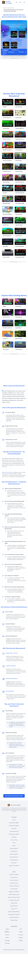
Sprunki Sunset (5, 472)
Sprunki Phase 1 (14, 906)
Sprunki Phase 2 (14, 854)
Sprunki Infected (14, 831)
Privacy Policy (14, 877)
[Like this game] (19, 52)
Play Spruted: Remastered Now (14, 796)
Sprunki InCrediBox (14, 822)
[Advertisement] (14, 73)
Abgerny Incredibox (14, 891)
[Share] (25, 52)
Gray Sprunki (14, 888)
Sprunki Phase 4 (14, 848)
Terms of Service (14, 880)
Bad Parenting (14, 860)
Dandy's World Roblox (14, 911)
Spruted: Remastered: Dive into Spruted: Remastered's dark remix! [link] (13, 10)
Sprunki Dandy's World (14, 897)
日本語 (20, 932)
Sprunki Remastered (14, 894)
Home (4, 8)
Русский (7, 943)
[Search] (16, 2)
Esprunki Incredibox (14, 825)
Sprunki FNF (14, 903)
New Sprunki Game (14, 834)
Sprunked (14, 828)
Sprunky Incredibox (14, 865)
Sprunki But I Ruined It (14, 914)
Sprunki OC (14, 908)
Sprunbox (14, 862)
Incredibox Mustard (14, 900)
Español (21, 937)
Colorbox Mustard (14, 886)
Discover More (14, 883)
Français (21, 934)
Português (7, 940)
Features (14, 837)
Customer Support (14, 874)
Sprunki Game (10, 8)
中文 (21, 929)
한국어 (7, 937)
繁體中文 (7, 932)
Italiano (21, 940)
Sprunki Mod (14, 851)
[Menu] (24, 2)
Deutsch (7, 934)
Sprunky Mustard (14, 917)
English (7, 929)
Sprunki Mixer (14, 920)
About (14, 845)
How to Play (14, 840)
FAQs (14, 842)
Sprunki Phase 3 (14, 857)
